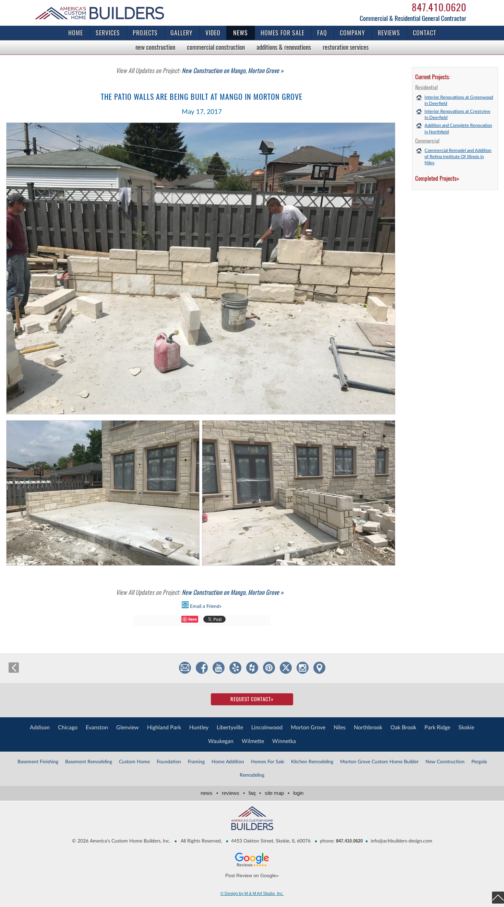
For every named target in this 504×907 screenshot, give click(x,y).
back (14, 667)
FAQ (322, 32)
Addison (40, 727)
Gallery (181, 32)
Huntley (198, 727)
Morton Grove (308, 727)
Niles (340, 727)
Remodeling (252, 775)
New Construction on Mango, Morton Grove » (200, 70)
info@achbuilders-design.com (401, 841)
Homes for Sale (282, 32)
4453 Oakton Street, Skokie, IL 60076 (271, 841)
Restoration (346, 47)
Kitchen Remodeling (312, 761)
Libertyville (230, 727)
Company (352, 32)
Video (212, 32)
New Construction (155, 47)
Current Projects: (432, 77)
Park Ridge (437, 727)
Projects (145, 32)
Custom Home (134, 761)
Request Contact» (252, 699)
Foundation (169, 761)
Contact (424, 32)
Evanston (97, 727)
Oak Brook (403, 727)
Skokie (466, 727)
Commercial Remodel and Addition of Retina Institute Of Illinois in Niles (457, 157)
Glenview (127, 727)
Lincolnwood (267, 727)
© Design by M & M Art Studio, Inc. (252, 893)
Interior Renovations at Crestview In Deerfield (457, 114)
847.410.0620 (439, 7)
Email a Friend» (205, 606)
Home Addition (228, 761)
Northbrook (368, 727)
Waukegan (220, 741)
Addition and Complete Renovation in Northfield (458, 128)
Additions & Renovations (283, 47)
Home (75, 32)
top (498, 898)
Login (298, 793)
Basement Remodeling (88, 761)
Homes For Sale (267, 761)
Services (108, 32)
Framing (196, 761)
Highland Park (164, 727)
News (240, 32)
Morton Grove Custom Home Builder (379, 761)
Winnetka (284, 741)
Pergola (479, 761)
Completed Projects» (437, 178)
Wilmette (253, 741)
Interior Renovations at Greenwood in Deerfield (458, 100)
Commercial (216, 47)
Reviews (389, 32)
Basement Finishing (37, 761)
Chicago (67, 727)
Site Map (277, 793)
